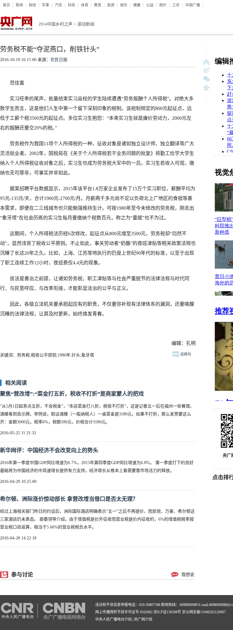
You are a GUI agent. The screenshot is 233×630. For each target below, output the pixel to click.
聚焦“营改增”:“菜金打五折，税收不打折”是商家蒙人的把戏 (72, 394)
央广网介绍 (143, 619)
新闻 (19, 5)
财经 (32, 5)
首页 (6, 5)
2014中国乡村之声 (56, 24)
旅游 (110, 5)
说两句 (185, 354)
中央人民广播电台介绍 (113, 619)
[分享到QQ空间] (206, 87)
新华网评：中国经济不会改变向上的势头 (49, 450)
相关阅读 (16, 383)
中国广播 (192, 5)
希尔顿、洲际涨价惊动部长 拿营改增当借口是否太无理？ (69, 499)
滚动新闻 (85, 24)
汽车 (58, 5)
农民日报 (58, 59)
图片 (163, 5)
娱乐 (123, 5)
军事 (45, 5)
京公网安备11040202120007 (204, 612)
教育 (97, 5)
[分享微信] (206, 79)
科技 (71, 5)
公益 (150, 5)
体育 (84, 5)
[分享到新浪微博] (206, 70)
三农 (176, 5)
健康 (136, 5)
